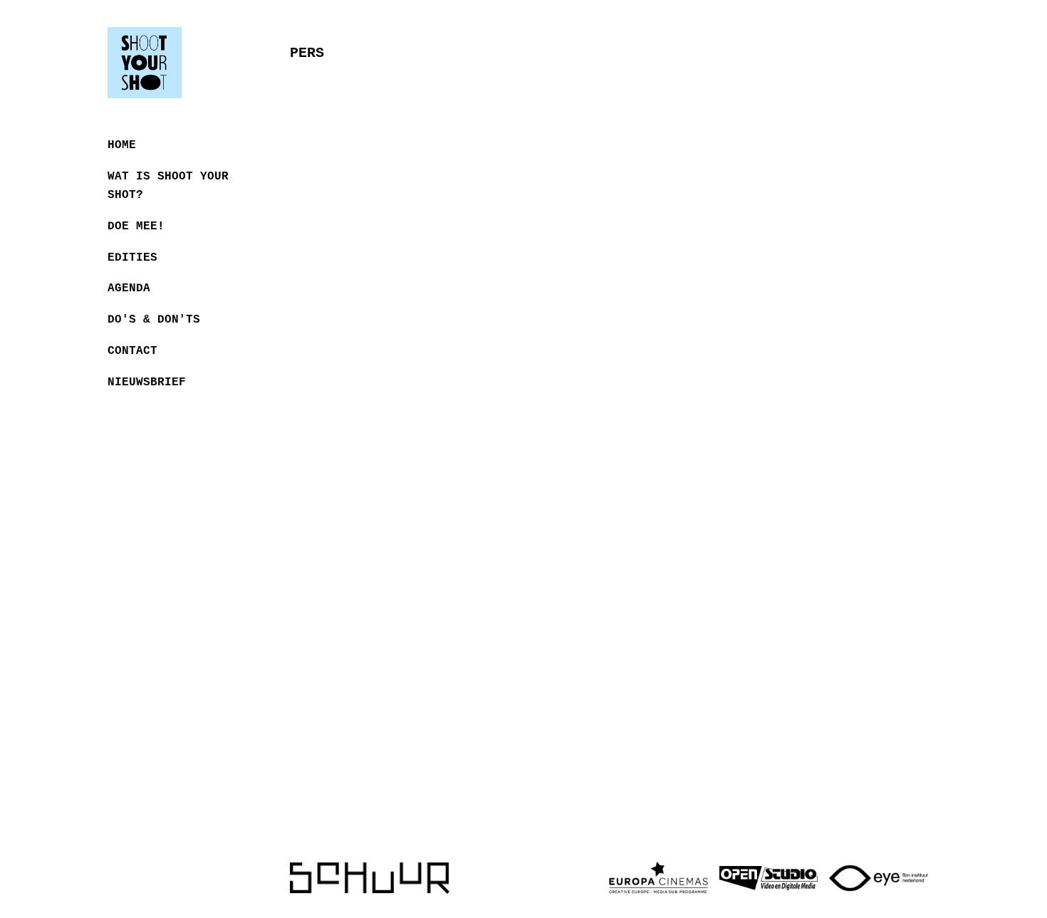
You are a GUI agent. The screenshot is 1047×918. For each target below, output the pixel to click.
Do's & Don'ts (154, 319)
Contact (132, 351)
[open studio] (768, 878)
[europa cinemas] (658, 878)
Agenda (129, 288)
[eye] (878, 878)
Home (122, 145)
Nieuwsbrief (147, 382)
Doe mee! (136, 226)
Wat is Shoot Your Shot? (168, 186)
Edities (132, 257)
